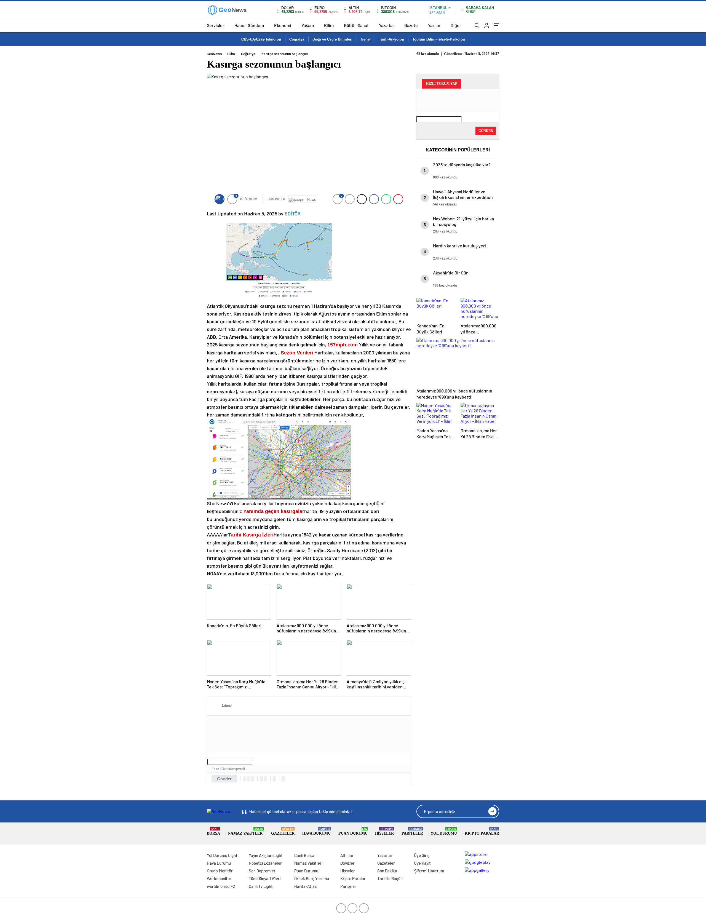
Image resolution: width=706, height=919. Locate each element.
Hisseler (384, 831)
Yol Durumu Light (222, 855)
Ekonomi (282, 25)
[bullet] (265, 778)
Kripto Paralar (482, 831)
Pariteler (412, 831)
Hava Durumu (316, 831)
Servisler (215, 25)
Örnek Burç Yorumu (311, 878)
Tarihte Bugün (390, 878)
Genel (366, 39)
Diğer (456, 25)
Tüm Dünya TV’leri (264, 878)
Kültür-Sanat (356, 25)
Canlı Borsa (304, 855)
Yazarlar (386, 25)
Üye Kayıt (422, 863)
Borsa (213, 831)
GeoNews (214, 54)
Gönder (224, 778)
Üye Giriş (422, 855)
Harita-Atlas (305, 886)
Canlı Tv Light (261, 886)
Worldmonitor (219, 878)
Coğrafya (296, 39)
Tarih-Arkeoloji (391, 39)
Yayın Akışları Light (266, 855)
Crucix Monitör (220, 870)
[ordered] (261, 778)
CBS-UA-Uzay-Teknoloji (261, 39)
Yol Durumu (443, 831)
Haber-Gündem (249, 25)
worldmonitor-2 (221, 886)
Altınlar (347, 855)
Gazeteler (283, 831)
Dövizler (347, 863)
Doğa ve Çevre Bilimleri (332, 39)
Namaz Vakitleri (246, 831)
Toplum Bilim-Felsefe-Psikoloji (438, 39)
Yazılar (434, 25)
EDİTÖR (293, 213)
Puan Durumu (353, 831)
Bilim (329, 25)
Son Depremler (262, 870)
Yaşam (307, 25)
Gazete (411, 25)
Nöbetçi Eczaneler (265, 863)
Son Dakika (387, 870)
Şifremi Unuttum (429, 870)
